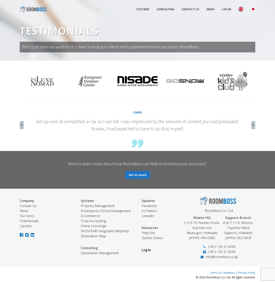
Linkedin (148, 216)
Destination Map (93, 236)
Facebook (149, 206)
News (211, 9)
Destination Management (100, 253)
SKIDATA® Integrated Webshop (105, 231)
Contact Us (190, 9)
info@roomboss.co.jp (222, 257)
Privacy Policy (246, 273)
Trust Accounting (93, 221)
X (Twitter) (149, 211)
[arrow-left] (22, 125)
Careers (26, 226)
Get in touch (138, 175)
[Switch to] (240, 9)
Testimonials (29, 221)
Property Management (98, 206)
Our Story (27, 216)
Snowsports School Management (106, 211)
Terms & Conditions (222, 273)
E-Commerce (90, 216)
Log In (226, 9)
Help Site (148, 233)
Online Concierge (93, 226)
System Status (152, 238)
